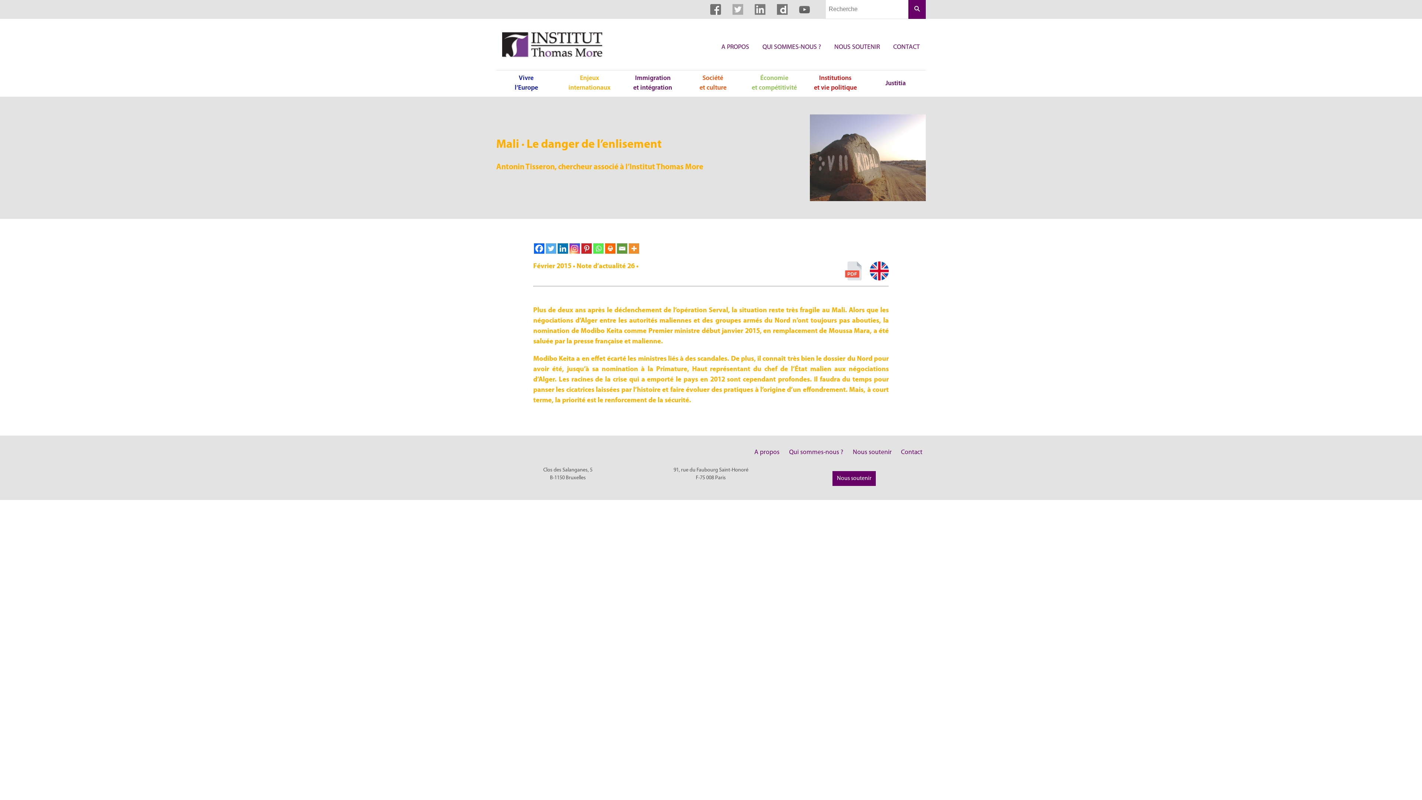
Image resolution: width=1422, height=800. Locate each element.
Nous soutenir (857, 47)
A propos (735, 47)
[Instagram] (575, 248)
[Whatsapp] (598, 248)
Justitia (895, 83)
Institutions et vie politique (835, 83)
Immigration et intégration (652, 83)
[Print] (610, 248)
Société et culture (713, 83)
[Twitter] (551, 248)
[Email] (622, 248)
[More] (634, 248)
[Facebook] (539, 248)
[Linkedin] (563, 248)
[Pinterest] (586, 248)
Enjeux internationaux (589, 83)
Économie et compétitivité (774, 83)
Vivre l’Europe (526, 83)
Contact (906, 47)
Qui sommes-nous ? (791, 47)
